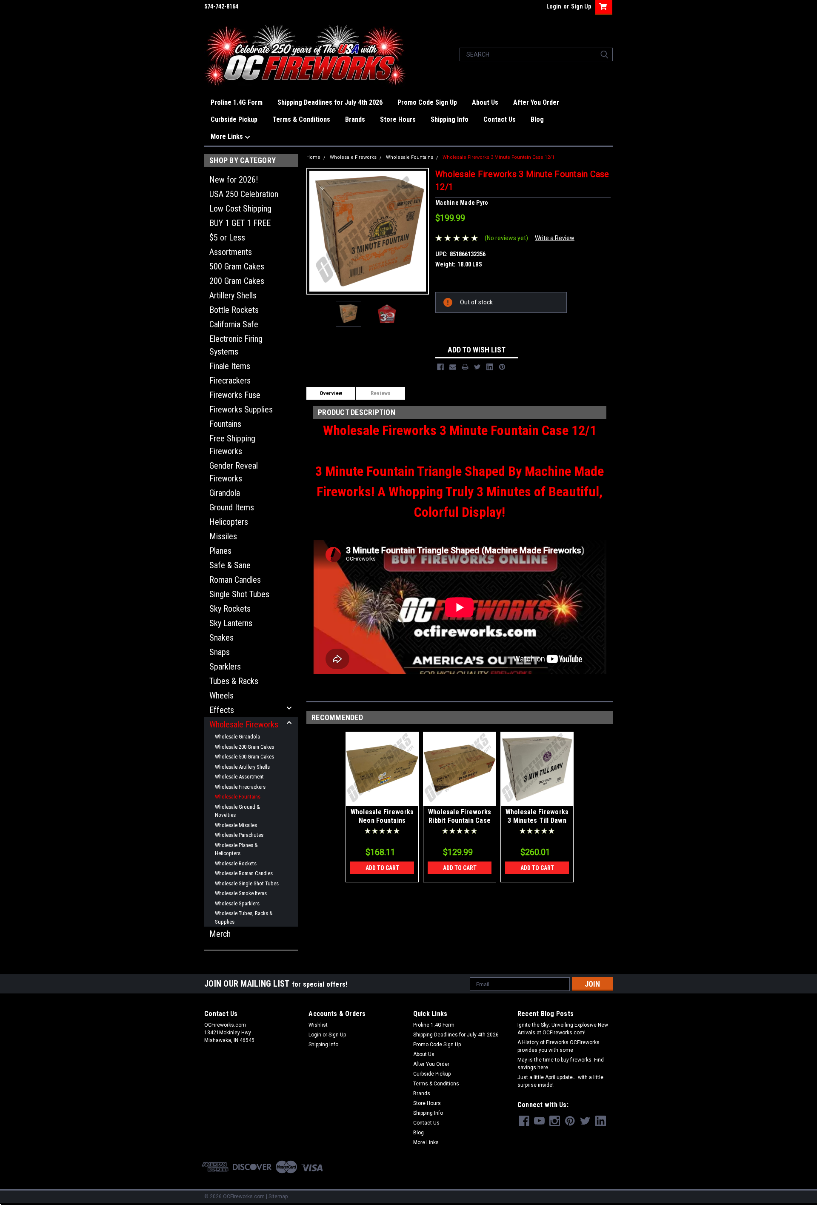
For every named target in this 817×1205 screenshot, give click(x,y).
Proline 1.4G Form (237, 102)
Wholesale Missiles (236, 825)
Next (417, 231)
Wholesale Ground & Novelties (237, 811)
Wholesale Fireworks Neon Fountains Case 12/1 (382, 820)
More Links (228, 136)
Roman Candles (235, 580)
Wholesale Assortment (239, 776)
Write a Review (554, 238)
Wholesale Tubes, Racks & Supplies (244, 917)
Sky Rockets (230, 609)
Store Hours (398, 119)
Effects (221, 710)
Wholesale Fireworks (243, 724)
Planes (220, 551)
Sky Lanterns (230, 623)
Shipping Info (449, 119)
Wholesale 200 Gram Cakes (244, 747)
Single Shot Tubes (239, 594)
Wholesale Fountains (237, 796)
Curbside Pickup (234, 119)
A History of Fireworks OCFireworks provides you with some (558, 1046)
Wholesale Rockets (236, 863)
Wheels (221, 695)
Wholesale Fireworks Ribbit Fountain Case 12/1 (459, 820)
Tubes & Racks (233, 681)
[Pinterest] (502, 367)
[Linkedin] (489, 367)
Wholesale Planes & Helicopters (236, 849)
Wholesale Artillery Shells (242, 767)
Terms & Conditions (301, 119)
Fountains (225, 424)
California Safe (233, 324)
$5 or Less (227, 237)
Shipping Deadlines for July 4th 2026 (330, 102)
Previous (317, 231)
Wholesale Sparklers (237, 903)
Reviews (381, 393)
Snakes (221, 638)
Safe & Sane (230, 565)
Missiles (223, 536)
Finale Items (229, 366)
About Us (485, 102)
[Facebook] (440, 367)
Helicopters (228, 522)
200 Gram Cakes (236, 281)
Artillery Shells (233, 295)
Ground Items (231, 507)
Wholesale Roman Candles (244, 873)
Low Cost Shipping (240, 208)
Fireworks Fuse (234, 395)
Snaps (219, 652)
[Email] (452, 367)
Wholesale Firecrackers (240, 787)
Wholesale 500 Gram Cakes (244, 756)
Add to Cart (382, 867)
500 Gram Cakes (236, 266)
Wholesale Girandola (237, 736)
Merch (220, 934)
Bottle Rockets (234, 310)
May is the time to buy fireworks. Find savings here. (560, 1063)
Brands (355, 119)
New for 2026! (233, 180)
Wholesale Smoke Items (241, 893)
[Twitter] (477, 367)
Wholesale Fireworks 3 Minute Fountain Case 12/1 (498, 157)
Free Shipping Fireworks (232, 444)
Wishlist (318, 1025)
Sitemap (278, 1196)
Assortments (230, 252)
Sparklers (225, 666)
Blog (537, 119)
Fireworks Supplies (241, 409)
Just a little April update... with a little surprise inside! (560, 1081)
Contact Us (499, 119)
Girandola (224, 493)
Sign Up (581, 6)
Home (313, 157)
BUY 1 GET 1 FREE (240, 223)
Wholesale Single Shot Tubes (247, 883)
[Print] (465, 367)
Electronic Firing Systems (236, 345)
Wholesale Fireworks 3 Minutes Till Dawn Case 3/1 (537, 820)
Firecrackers (230, 380)
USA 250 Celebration (243, 194)
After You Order (536, 102)
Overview (331, 393)
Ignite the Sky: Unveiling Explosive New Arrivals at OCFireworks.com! (562, 1029)
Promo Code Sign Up (427, 102)
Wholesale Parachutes (239, 835)
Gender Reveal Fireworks (233, 472)
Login (553, 6)
